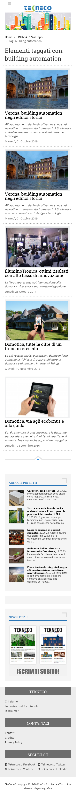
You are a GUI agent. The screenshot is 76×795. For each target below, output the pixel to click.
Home (8, 37)
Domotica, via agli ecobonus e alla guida (34, 423)
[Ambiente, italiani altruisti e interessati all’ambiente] (16, 555)
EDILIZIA (22, 37)
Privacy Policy (13, 742)
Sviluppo (36, 37)
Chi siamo (11, 701)
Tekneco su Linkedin (53, 769)
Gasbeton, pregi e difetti (41, 490)
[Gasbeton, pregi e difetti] (16, 498)
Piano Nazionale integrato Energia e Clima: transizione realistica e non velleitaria (47, 570)
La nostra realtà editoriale (22, 706)
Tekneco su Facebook (21, 764)
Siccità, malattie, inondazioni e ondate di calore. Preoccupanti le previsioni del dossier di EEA (46, 511)
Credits (9, 737)
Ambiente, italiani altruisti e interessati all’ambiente (43, 550)
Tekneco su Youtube (20, 769)
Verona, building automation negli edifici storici (33, 115)
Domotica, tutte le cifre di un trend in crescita (33, 346)
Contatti (10, 733)
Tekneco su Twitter (52, 764)
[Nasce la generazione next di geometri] (16, 537)
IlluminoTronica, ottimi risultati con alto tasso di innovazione (36, 273)
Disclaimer (12, 711)
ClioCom (9, 784)
